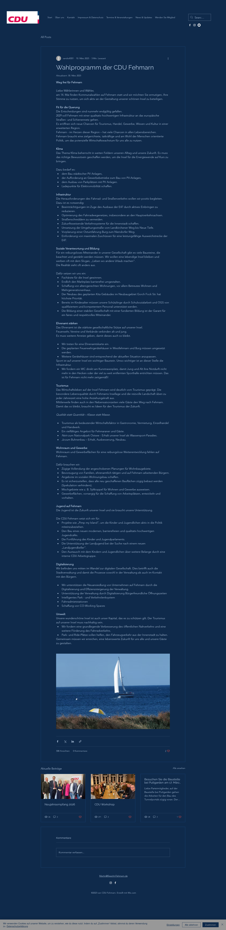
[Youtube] (199, 25)
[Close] (222, 925)
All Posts (46, 37)
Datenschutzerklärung (17, 926)
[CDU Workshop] (113, 786)
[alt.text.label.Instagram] (194, 25)
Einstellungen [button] (173, 924)
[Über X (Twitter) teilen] (65, 741)
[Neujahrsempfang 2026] (63, 786)
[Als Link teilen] (80, 741)
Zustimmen (210, 924)
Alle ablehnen (191, 924)
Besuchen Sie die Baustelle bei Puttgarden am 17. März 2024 (162, 781)
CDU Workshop (105, 804)
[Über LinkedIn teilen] (72, 741)
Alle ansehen (179, 768)
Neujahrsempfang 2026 (60, 804)
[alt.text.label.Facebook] (189, 25)
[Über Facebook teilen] (57, 741)
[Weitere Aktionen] (168, 58)
